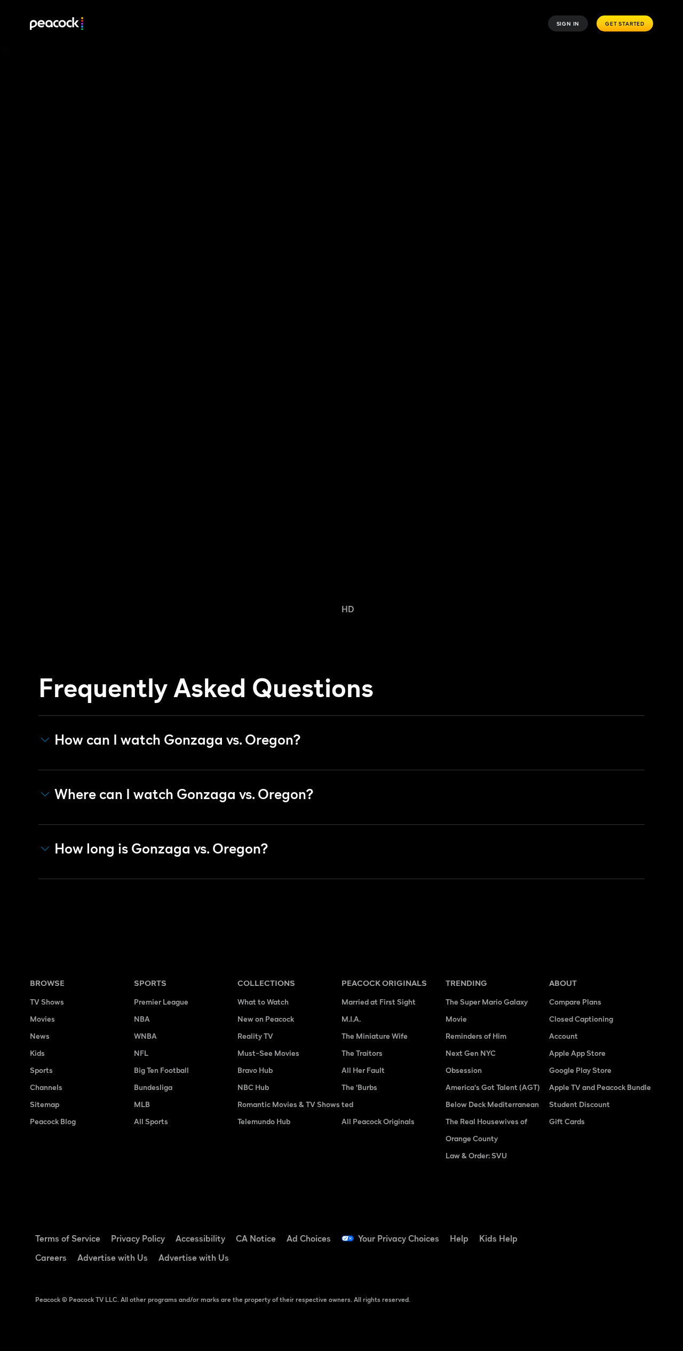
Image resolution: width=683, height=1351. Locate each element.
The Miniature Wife (375, 1035)
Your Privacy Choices (398, 1238)
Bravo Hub (255, 1070)
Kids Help (498, 1238)
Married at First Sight (379, 1001)
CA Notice (256, 1238)
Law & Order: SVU (476, 1155)
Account (563, 1035)
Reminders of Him (476, 1035)
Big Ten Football (161, 1070)
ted (347, 1104)
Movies (42, 1018)
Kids (37, 1052)
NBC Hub (253, 1087)
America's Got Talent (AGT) (493, 1087)
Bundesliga (153, 1087)
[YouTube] (619, 1231)
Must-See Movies (268, 1052)
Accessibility (200, 1238)
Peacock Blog (53, 1121)
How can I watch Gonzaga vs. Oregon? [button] (177, 740)
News (40, 1035)
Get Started (625, 23)
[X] (591, 1261)
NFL (141, 1052)
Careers (51, 1257)
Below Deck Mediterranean (492, 1104)
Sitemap (44, 1104)
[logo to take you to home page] (56, 23)
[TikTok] (591, 1231)
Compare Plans (575, 1001)
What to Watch (263, 1001)
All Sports (151, 1121)
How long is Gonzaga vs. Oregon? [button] (161, 849)
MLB (142, 1104)
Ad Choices (309, 1238)
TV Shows (47, 1001)
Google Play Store (580, 1070)
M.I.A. (351, 1018)
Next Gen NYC (471, 1052)
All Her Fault (363, 1070)
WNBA (145, 1035)
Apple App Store (577, 1052)
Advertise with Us (112, 1257)
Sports (41, 1070)
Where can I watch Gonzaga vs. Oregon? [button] (184, 794)
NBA (142, 1018)
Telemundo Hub (263, 1121)
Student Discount (579, 1104)
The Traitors (362, 1052)
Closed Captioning (581, 1018)
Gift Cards (567, 1121)
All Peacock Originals (378, 1121)
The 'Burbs (359, 1087)
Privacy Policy (138, 1238)
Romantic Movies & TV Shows (288, 1104)
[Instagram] (563, 1261)
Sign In (568, 23)
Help (459, 1238)
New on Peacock (265, 1018)
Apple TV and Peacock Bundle (600, 1087)
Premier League (161, 1001)
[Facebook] (563, 1231)
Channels (46, 1087)
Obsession (464, 1070)
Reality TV (255, 1035)
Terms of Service (67, 1238)
